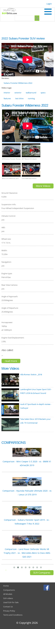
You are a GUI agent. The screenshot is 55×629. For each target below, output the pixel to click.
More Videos (43, 186)
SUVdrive (11, 11)
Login (49, 3)
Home (6, 585)
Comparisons (9, 590)
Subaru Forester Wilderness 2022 (18, 83)
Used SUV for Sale (10, 602)
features (7, 98)
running (31, 98)
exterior (18, 92)
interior (7, 92)
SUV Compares (41, 572)
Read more (12, 361)
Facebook (46, 587)
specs (43, 92)
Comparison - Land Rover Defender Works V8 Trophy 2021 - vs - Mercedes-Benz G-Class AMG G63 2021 (27, 553)
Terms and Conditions (12, 615)
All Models (7, 594)
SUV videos (8, 598)
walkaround (31, 92)
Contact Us (8, 606)
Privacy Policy (9, 610)
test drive (19, 98)
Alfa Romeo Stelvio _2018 (31, 374)
